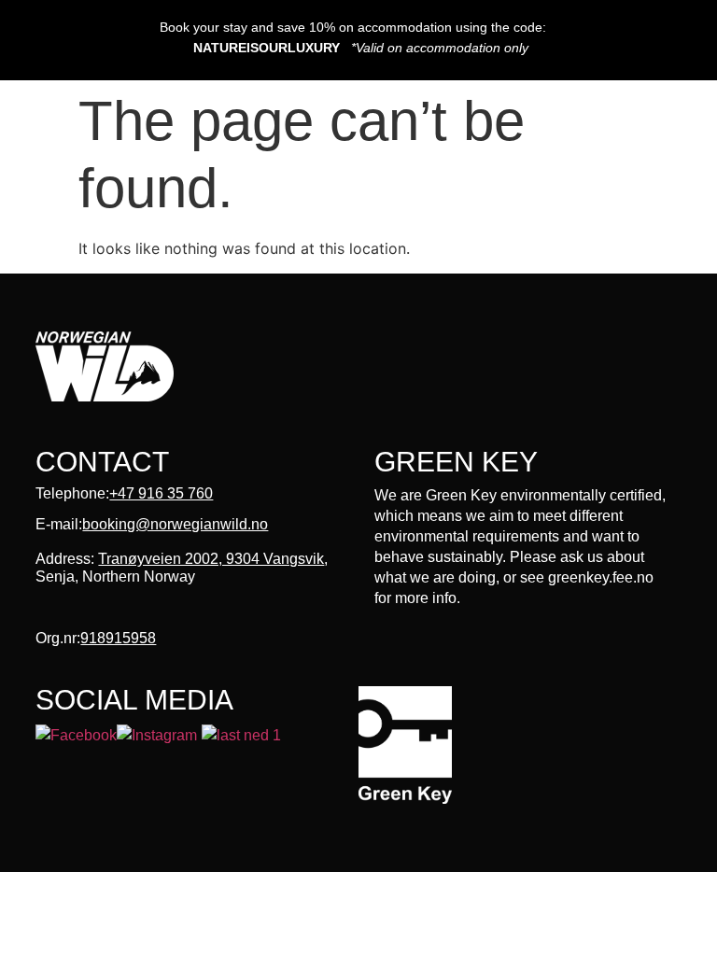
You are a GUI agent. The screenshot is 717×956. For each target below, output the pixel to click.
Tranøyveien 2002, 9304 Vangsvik (211, 559)
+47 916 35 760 (161, 493)
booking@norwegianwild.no (175, 524)
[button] (342, 135)
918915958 (118, 638)
